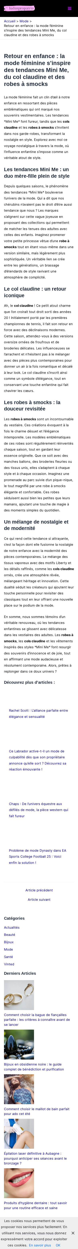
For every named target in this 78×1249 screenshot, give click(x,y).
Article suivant (39, 899)
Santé (8, 957)
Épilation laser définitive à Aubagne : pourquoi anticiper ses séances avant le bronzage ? (35, 1158)
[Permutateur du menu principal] (69, 8)
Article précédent (39, 890)
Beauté (9, 935)
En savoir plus (40, 1245)
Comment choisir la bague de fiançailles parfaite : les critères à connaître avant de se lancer (37, 1020)
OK (58, 1245)
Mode (8, 949)
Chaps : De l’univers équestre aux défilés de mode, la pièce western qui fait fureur (38, 810)
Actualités (12, 927)
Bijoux (9, 942)
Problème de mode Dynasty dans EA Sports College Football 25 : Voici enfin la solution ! (37, 856)
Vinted (9, 964)
